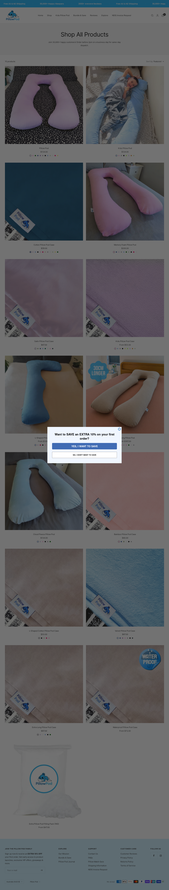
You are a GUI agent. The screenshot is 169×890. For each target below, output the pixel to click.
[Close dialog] (119, 429)
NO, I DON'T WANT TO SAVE (84, 455)
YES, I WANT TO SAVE (84, 446)
